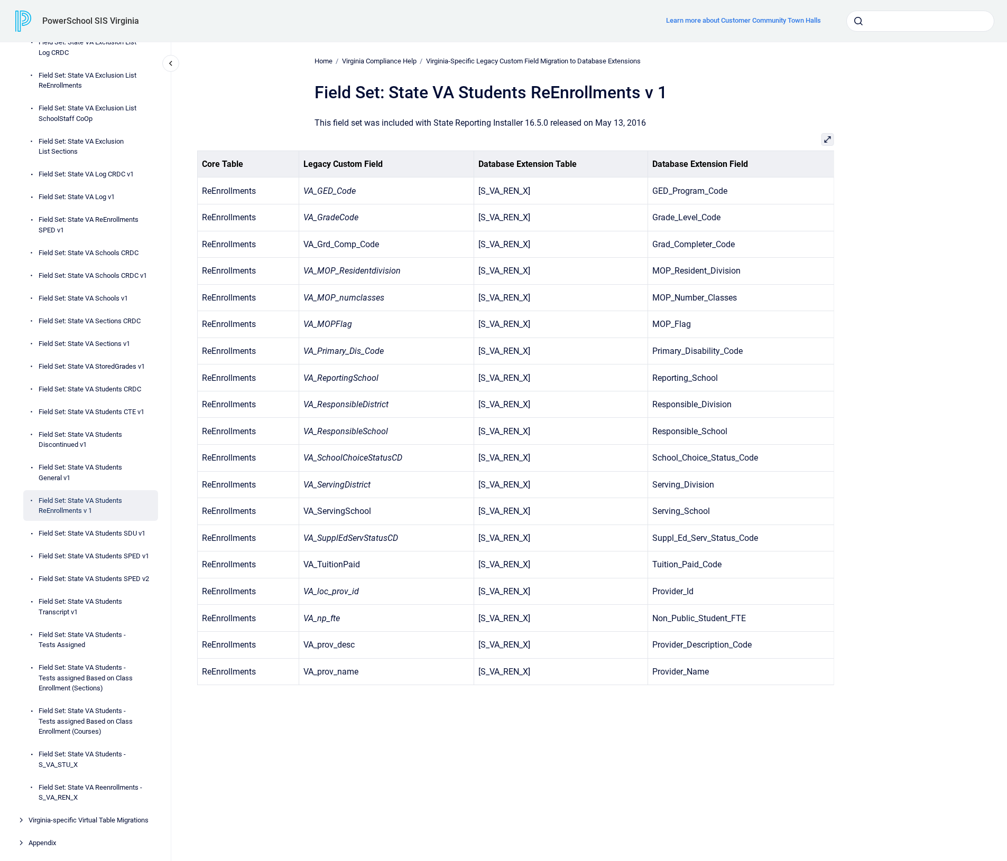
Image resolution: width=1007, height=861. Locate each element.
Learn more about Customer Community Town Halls (743, 20)
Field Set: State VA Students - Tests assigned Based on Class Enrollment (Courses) (86, 721)
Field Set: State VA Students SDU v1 (92, 533)
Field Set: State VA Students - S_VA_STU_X (82, 759)
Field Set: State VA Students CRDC (90, 388)
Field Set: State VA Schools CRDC (88, 252)
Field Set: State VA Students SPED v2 (94, 579)
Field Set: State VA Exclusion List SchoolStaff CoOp (87, 113)
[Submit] (858, 21)
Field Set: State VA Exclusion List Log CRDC (87, 47)
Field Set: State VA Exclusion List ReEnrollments (87, 80)
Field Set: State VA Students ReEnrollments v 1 (80, 505)
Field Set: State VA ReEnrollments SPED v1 (88, 225)
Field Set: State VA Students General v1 (80, 472)
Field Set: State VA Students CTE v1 (91, 411)
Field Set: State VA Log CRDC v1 (86, 174)
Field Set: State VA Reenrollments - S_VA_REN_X (90, 792)
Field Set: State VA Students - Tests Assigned (82, 639)
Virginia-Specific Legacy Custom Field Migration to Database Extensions (533, 61)
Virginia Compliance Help (379, 61)
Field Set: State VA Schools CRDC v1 (93, 275)
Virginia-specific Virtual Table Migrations (89, 820)
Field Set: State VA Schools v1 (83, 298)
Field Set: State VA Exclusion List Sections (81, 146)
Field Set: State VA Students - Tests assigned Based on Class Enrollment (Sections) (86, 677)
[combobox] (920, 21)
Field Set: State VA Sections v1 (84, 343)
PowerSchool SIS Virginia (90, 21)
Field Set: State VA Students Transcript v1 (80, 606)
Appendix (42, 843)
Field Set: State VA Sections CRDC (90, 320)
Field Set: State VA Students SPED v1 (94, 556)
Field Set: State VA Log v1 (77, 197)
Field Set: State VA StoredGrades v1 (92, 366)
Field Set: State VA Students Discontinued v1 (80, 439)
